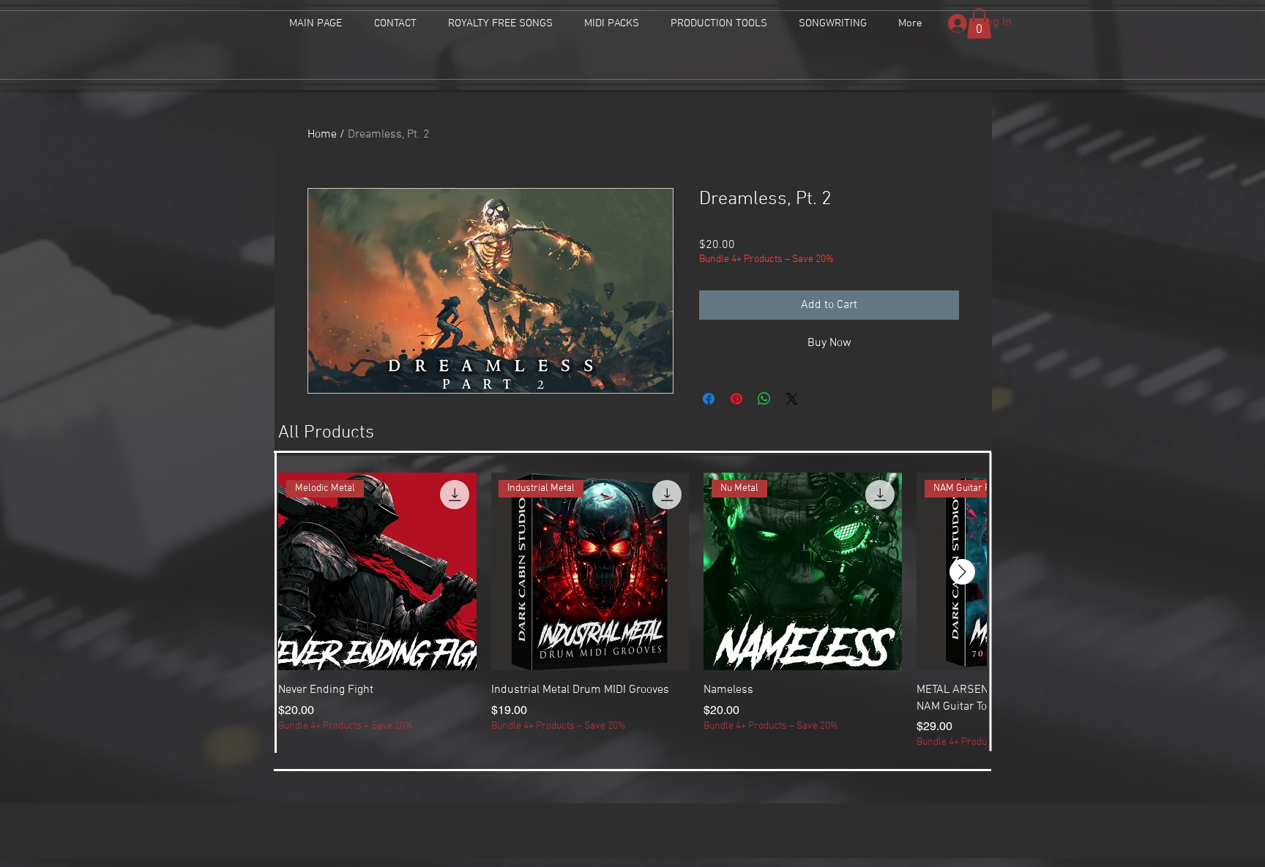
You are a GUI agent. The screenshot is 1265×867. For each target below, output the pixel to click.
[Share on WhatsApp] (764, 399)
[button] (979, 23)
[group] (632, 611)
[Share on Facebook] (708, 399)
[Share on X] (792, 399)
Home (322, 134)
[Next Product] (962, 572)
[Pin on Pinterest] (736, 399)
